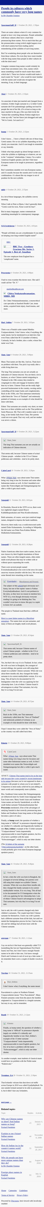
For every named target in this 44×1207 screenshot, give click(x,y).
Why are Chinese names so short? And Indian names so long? (12, 1121)
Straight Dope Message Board (12, 2)
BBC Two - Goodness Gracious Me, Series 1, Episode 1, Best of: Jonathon (19, 249)
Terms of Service (7, 1195)
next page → (6, 1102)
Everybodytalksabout (12, 581)
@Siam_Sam (11, 478)
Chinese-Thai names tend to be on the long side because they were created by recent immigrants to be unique (21, 778)
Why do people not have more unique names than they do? (12, 1160)
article (20, 586)
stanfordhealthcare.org (15, 289)
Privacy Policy (22, 1195)
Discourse (15, 1201)
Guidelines (23, 1191)
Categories (13, 1191)
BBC (9, 242)
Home (3, 1191)
